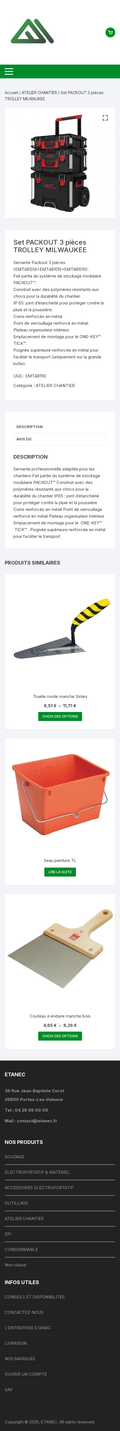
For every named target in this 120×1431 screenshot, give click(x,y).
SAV (9, 1389)
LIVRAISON (16, 1343)
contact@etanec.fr (37, 1120)
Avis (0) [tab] (24, 439)
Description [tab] (29, 426)
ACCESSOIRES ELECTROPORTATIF (39, 1187)
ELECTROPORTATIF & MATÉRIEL (37, 1172)
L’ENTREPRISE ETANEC (28, 1327)
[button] (105, 118)
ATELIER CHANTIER (39, 92)
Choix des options (60, 716)
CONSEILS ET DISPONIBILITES (35, 1297)
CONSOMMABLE (21, 1249)
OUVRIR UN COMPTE (26, 1374)
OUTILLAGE (16, 1203)
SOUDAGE (14, 1156)
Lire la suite (60, 872)
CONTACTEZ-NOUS (24, 1312)
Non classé (15, 1265)
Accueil (11, 92)
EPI (8, 1234)
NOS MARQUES (20, 1358)
